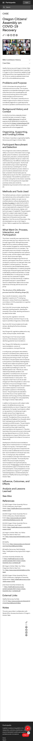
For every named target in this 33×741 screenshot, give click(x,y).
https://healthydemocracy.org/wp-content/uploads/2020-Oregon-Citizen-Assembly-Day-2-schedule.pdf (14, 561)
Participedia (10, 2)
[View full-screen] (29, 41)
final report (16, 465)
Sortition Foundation (9, 203)
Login (26, 2)
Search (4, 740)
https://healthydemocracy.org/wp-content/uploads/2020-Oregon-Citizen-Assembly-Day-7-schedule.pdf (14, 589)
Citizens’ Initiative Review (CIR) (20, 123)
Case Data (6, 63)
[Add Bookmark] (6, 35)
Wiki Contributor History (12, 60)
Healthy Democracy (13, 119)
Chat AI (26, 734)
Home (4, 738)
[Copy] (4, 36)
